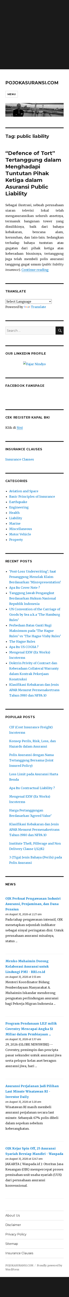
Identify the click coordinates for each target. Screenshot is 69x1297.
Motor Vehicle (20, 534)
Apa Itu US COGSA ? (24, 647)
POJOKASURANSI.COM (31, 82)
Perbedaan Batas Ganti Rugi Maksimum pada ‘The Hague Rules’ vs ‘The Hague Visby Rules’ (35, 630)
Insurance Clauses (19, 459)
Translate (38, 307)
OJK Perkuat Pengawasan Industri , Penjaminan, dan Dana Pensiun (33, 904)
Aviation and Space (23, 491)
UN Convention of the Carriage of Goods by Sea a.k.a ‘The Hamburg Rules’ (34, 614)
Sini (20, 428)
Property (16, 540)
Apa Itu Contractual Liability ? (32, 788)
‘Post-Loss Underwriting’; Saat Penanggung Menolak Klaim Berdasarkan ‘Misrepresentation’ (35, 576)
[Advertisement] (34, 34)
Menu (11, 94)
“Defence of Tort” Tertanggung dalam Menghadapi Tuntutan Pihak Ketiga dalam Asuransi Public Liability (33, 173)
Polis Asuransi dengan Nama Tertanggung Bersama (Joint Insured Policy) (31, 760)
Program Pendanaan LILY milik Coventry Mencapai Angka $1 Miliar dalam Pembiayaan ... (31, 1029)
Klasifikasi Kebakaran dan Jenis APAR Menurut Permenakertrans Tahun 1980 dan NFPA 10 (34, 690)
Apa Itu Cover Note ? (24, 587)
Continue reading (34, 270)
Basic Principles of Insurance (32, 496)
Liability (15, 518)
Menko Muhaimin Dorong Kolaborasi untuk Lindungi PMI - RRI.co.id (27, 966)
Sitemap (11, 1244)
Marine (15, 523)
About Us (12, 1215)
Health (14, 513)
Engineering (19, 507)
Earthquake (18, 502)
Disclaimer (13, 1225)
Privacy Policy (15, 1234)
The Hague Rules (22, 641)
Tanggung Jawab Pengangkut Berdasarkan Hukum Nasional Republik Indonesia (32, 598)
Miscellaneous (20, 529)
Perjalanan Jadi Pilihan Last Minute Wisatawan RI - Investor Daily (32, 1091)
